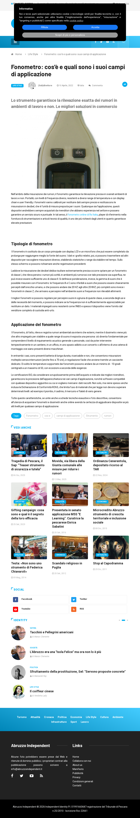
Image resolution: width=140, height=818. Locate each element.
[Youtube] (107, 42)
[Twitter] (101, 42)
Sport (74, 722)
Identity (20, 620)
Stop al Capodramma (108, 563)
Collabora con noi (82, 761)
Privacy (76, 777)
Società (33, 648)
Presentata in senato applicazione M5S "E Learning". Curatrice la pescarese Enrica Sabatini (68, 518)
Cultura (104, 717)
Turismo (22, 717)
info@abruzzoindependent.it (26, 769)
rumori (107, 415)
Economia (102, 502)
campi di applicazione (68, 415)
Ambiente (118, 717)
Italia (81, 85)
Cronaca (19, 453)
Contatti (77, 785)
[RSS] (113, 42)
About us (77, 765)
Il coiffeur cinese (42, 691)
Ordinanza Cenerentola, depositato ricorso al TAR (110, 465)
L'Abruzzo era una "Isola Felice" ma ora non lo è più (65, 652)
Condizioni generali (83, 781)
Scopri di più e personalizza (70, 35)
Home (18, 54)
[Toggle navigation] (15, 41)
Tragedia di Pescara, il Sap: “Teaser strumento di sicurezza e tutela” (28, 465)
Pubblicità (78, 773)
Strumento (92, 415)
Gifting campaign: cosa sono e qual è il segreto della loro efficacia (27, 514)
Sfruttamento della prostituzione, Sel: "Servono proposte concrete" (77, 671)
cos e (47, 415)
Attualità (61, 453)
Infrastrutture (59, 722)
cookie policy (76, 20)
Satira (33, 628)
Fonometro (32, 415)
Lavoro (85, 722)
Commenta (97, 85)
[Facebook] (95, 42)
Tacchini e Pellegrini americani (51, 632)
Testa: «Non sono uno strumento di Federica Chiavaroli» (27, 567)
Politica (60, 502)
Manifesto (78, 769)
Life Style (33, 54)
